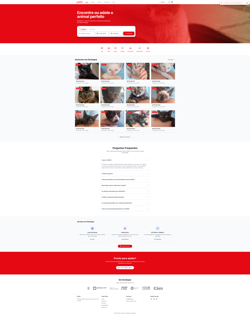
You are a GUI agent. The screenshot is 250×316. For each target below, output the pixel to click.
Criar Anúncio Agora (126, 267)
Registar (163, 2)
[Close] (247, 3)
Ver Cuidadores (157, 239)
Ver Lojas (92, 239)
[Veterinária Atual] (135, 288)
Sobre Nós (104, 307)
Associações (107, 2)
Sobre (113, 2)
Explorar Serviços (126, 246)
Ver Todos (170, 59)
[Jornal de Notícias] (146, 288)
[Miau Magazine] (114, 288)
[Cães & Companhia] (158, 288)
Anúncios (93, 2)
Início (87, 2)
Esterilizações (105, 305)
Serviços (99, 2)
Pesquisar (129, 33)
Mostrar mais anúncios (125, 136)
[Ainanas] (99, 288)
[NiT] (124, 288)
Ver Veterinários (125, 239)
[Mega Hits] (88, 288)
